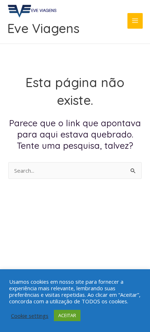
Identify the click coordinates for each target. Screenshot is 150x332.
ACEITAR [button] (67, 315)
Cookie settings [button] (29, 315)
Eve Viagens (43, 28)
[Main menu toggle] (135, 21)
